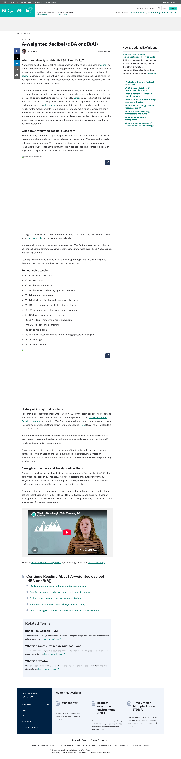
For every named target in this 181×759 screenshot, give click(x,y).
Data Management (50, 2)
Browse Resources (99, 740)
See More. (151, 73)
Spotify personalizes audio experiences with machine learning (61, 592)
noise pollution (35, 238)
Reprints (146, 745)
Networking (26, 704)
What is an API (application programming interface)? (137, 89)
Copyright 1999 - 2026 (73, 750)
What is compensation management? (135, 118)
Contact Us (79, 745)
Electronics (26, 33)
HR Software (26, 721)
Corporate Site (135, 745)
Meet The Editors (47, 745)
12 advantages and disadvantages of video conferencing (58, 586)
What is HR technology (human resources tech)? (139, 106)
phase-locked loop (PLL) (41, 630)
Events (115, 745)
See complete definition (49, 639)
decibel (25, 76)
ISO (83, 425)
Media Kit (124, 745)
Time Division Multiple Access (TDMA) (144, 706)
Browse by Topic (79, 740)
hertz (76, 98)
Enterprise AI (14, 2)
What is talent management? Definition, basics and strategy (139, 124)
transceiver (70, 702)
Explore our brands (169, 2)
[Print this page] (17, 69)
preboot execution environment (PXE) (106, 708)
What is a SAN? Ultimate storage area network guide (140, 100)
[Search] (159, 8)
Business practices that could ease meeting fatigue (55, 598)
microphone (49, 105)
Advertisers (90, 745)
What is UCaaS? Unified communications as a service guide (139, 55)
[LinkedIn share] (17, 63)
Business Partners (104, 745)
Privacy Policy (55, 753)
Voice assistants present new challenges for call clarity (57, 604)
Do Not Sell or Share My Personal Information (94, 753)
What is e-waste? (36, 661)
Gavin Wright (34, 51)
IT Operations (37, 2)
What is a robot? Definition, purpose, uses (53, 646)
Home (18, 33)
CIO (29, 2)
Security (23, 2)
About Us (35, 745)
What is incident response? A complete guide (138, 95)
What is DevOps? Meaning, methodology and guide (137, 112)
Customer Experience (30, 727)
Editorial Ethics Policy (64, 745)
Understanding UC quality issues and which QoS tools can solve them (64, 610)
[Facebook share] (17, 51)
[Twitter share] (17, 57)
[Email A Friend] (17, 76)
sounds (103, 65)
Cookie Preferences (69, 753)
